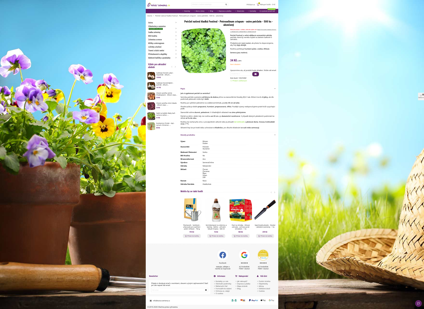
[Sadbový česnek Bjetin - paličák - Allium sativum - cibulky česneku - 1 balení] (151, 86)
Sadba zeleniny (154, 32)
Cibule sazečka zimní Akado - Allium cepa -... (166, 104)
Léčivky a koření (154, 47)
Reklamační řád (221, 286)
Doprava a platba (225, 11)
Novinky (187, 11)
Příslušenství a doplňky (157, 54)
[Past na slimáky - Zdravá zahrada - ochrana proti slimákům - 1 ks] (240, 210)
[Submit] (206, 290)
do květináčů (239, 122)
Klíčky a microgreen (156, 43)
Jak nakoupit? (242, 281)
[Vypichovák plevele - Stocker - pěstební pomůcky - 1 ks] (265, 210)
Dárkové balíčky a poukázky (159, 58)
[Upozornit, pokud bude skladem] (255, 74)
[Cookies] (258, 291)
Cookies (262, 291)
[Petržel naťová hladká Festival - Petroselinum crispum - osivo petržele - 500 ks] (203, 50)
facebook (222, 263)
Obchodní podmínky (223, 284)
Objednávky (263, 284)
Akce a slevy (200, 11)
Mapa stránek (242, 286)
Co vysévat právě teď (267, 10)
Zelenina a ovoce (155, 39)
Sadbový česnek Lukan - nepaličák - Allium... (165, 74)
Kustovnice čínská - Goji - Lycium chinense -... (165, 124)
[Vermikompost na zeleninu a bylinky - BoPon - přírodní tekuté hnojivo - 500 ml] (216, 210)
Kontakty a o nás (222, 281)
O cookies (219, 293)
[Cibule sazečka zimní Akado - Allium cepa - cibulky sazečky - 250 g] (151, 106)
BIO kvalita (152, 36)
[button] (171, 66)
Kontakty (253, 11)
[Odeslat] (226, 4)
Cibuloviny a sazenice (157, 27)
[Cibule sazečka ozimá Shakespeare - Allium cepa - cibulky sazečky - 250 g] (151, 96)
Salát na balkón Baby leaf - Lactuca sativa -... (166, 114)
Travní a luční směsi (156, 50)
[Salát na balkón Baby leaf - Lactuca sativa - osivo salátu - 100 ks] (151, 116)
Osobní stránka (264, 281)
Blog (211, 11)
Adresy (261, 286)
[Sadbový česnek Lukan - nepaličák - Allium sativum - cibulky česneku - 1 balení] (151, 76)
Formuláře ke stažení (224, 288)
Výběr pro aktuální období (157, 66)
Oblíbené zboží (264, 288)
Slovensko (240, 11)
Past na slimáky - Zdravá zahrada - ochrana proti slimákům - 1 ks (241, 227)
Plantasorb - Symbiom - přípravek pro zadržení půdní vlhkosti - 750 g (192, 227)
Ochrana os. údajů (223, 291)
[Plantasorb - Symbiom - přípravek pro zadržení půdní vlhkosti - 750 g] (192, 210)
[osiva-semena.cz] (160, 4)
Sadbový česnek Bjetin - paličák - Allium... (165, 84)
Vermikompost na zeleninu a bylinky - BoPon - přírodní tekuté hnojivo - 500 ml (216, 227)
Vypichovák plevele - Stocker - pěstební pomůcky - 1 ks (265, 226)
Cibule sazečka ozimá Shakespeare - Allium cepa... (166, 94)
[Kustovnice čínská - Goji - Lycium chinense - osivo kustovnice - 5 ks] (151, 126)
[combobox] (207, 4)
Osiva (150, 22)
